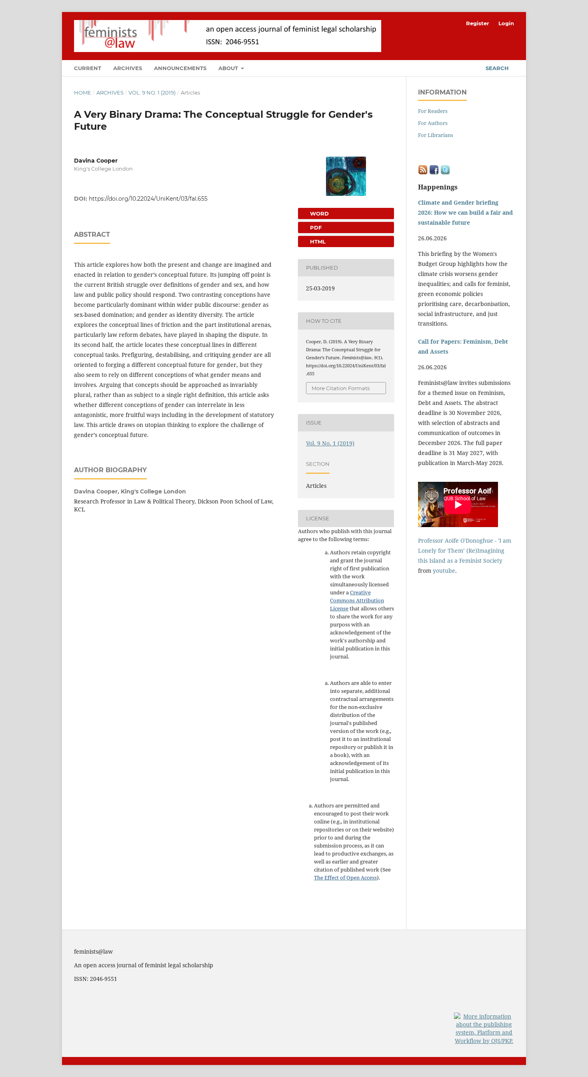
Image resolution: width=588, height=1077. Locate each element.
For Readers (433, 111)
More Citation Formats (341, 388)
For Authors (433, 123)
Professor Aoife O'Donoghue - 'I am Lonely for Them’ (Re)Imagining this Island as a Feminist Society (464, 550)
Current (87, 68)
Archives (127, 68)
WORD (318, 213)
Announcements (180, 68)
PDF (315, 227)
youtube (444, 570)
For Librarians (435, 135)
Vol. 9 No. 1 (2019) (152, 92)
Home (82, 92)
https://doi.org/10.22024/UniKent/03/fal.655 (148, 198)
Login (506, 23)
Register (477, 23)
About (229, 68)
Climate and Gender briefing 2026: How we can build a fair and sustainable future (465, 212)
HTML (317, 241)
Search (496, 68)
